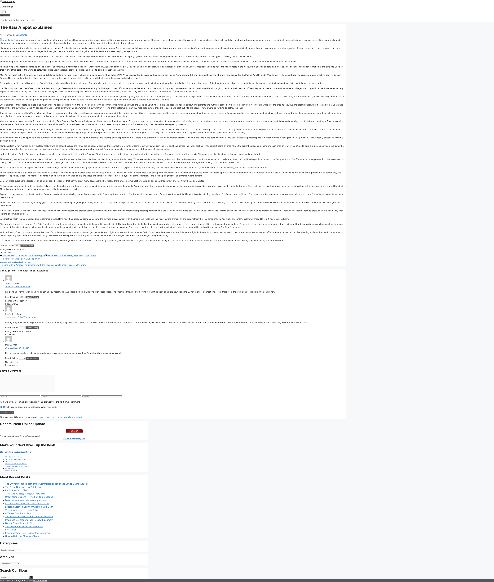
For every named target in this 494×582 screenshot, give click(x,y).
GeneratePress (40, 580)
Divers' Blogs (6, 6)
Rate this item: (7, 245)
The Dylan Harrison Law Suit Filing (23, 487)
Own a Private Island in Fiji (18, 523)
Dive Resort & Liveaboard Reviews (17, 459)
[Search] (31, 577)
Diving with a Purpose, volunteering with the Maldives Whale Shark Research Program (44, 265)
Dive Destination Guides (14, 457)
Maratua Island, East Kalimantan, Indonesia (27, 533)
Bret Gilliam (11, 529)
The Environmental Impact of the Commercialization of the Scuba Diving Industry (46, 484)
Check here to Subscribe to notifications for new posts (30, 407)
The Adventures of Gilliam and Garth (24, 526)
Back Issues (9, 468)
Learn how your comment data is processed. (60, 417)
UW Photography (36, 255)
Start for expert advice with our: (16, 452)
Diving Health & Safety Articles (16, 464)
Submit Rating (27, 246)
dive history (67, 255)
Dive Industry (8, 255)
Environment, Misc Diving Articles (17, 466)
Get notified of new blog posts (20, 20)
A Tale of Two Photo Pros (18, 513)
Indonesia (78, 255)
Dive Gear (8, 461)
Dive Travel (21, 255)
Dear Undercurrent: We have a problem (25, 500)
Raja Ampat (90, 255)
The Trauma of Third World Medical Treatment (29, 516)
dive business (54, 255)
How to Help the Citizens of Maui (22, 536)
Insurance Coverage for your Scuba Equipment (29, 520)
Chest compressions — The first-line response (29, 497)
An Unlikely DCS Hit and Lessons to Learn (27, 503)
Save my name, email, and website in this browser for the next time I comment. (41, 402)
